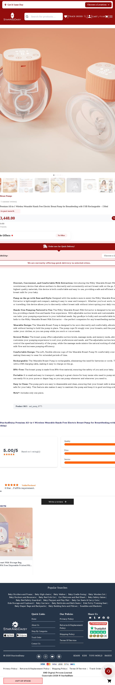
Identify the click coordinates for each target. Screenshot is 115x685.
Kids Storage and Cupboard (20, 603)
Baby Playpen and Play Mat (56, 600)
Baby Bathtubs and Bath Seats (66, 603)
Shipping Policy (67, 634)
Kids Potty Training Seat (95, 603)
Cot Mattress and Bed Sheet (71, 597)
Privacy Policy (67, 619)
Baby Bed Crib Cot (47, 597)
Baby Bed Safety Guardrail (28, 600)
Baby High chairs (43, 594)
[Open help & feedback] (108, 671)
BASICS (108, 655)
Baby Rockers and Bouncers (22, 597)
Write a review (56, 502)
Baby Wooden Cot (96, 594)
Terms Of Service (68, 640)
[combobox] (43, 16)
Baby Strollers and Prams (20, 594)
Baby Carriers (42, 603)
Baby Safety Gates (96, 597)
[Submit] (28, 16)
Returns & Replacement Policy (71, 626)
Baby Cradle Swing (77, 594)
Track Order (95, 669)
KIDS (84, 655)
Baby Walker (60, 594)
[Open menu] (111, 16)
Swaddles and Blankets (91, 606)
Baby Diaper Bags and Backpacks (30, 606)
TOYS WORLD (95, 655)
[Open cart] (109, 681)
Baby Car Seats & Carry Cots (85, 600)
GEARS (76, 655)
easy (51, 364)
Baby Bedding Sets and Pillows (63, 606)
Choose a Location (97, 4)
